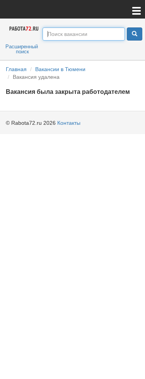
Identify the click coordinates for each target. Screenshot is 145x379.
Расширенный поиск (21, 49)
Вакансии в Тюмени (60, 69)
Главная (16, 69)
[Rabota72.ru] (24, 28)
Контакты (68, 123)
